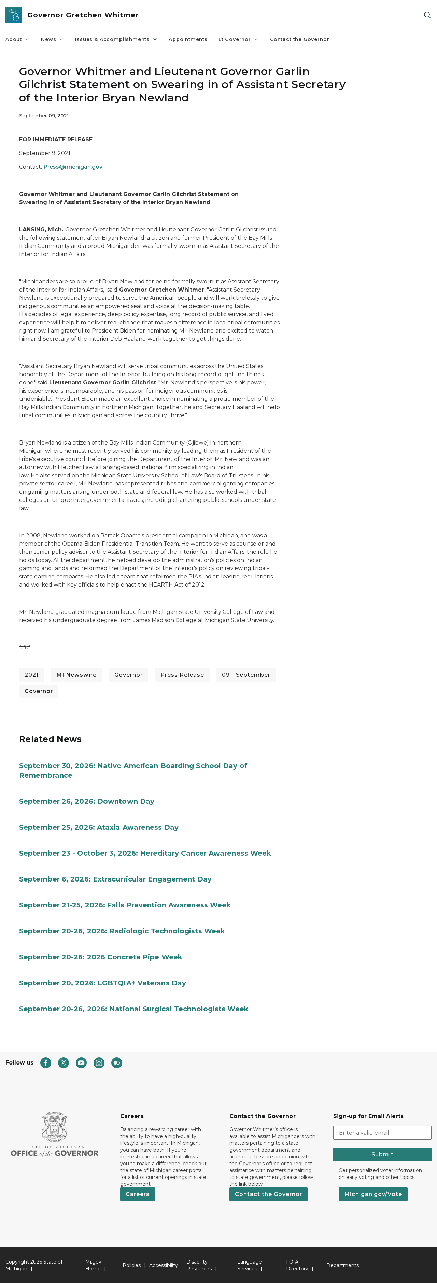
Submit (382, 1154)
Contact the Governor (299, 39)
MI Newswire (76, 675)
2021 (32, 675)
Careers (138, 1194)
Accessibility (163, 1265)
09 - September (246, 675)
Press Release (182, 675)
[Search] (427, 15)
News (48, 39)
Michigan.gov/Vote (373, 1194)
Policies (132, 1265)
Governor (128, 675)
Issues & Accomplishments (112, 39)
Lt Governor (234, 39)
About (13, 39)
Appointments (188, 39)
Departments (342, 1265)
